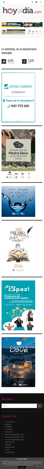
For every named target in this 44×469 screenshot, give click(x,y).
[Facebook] (32, 2)
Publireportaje (9, 447)
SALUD (7, 450)
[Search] (4, 2)
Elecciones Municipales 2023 (14, 440)
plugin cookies (39, 466)
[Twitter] (36, 2)
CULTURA (8, 429)
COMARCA (8, 427)
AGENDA (8, 424)
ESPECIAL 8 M (10, 442)
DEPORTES (9, 432)
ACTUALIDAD (9, 422)
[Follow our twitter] (4, 61)
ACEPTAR (22, 467)
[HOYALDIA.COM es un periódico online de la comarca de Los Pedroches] (22, 13)
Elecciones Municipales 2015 (14, 434)
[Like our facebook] (24, 61)
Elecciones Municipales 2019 (14, 437)
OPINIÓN (8, 445)
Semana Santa (10, 452)
